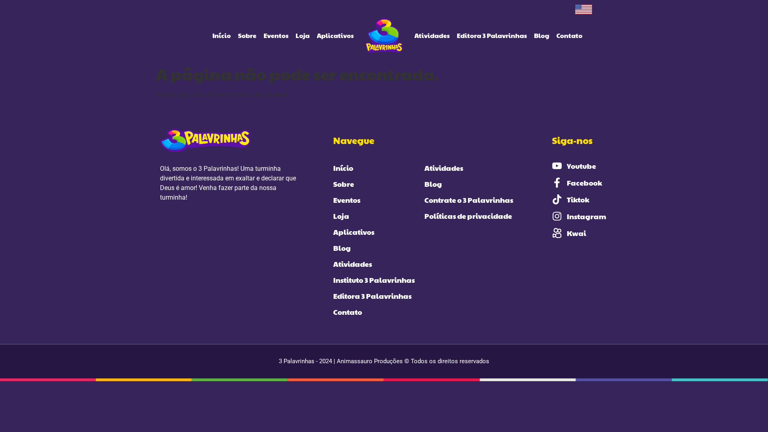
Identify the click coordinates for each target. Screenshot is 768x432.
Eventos (276, 35)
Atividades (432, 35)
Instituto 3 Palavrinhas (374, 280)
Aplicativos (335, 35)
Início (221, 35)
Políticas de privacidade (468, 216)
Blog (541, 35)
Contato (569, 35)
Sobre (247, 35)
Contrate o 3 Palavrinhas (468, 200)
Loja (303, 35)
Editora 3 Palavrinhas (492, 35)
